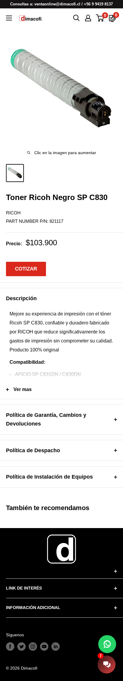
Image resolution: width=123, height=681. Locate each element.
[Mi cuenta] (88, 18)
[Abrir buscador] (76, 18)
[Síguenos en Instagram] (33, 646)
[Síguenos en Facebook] (10, 646)
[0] (100, 18)
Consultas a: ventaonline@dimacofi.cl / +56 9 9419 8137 (61, 4)
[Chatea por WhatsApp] (107, 644)
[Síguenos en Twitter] (21, 646)
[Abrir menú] (9, 18)
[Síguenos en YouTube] (44, 646)
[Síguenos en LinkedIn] (55, 646)
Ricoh (13, 212)
